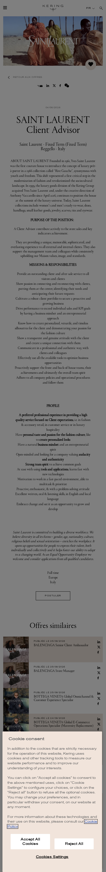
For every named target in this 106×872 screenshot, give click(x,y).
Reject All (74, 844)
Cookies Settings (52, 857)
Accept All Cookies (30, 841)
